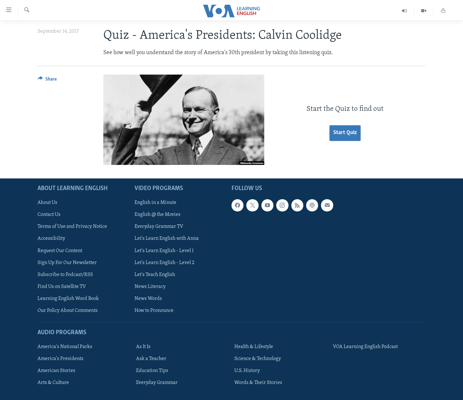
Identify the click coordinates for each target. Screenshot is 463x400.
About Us (47, 202)
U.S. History (247, 370)
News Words (148, 298)
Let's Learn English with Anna (166, 238)
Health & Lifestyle (253, 346)
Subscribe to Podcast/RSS (65, 274)
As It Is (143, 346)
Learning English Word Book (68, 298)
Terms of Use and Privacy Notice (72, 226)
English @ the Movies (157, 214)
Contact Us (48, 214)
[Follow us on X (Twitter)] (252, 205)
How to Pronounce (154, 310)
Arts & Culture (53, 382)
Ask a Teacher (151, 358)
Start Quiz (345, 133)
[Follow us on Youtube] (267, 205)
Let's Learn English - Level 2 (164, 262)
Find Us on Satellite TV (61, 286)
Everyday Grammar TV (158, 226)
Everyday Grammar (157, 382)
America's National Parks (64, 346)
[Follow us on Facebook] (237, 205)
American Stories (56, 370)
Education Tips (152, 370)
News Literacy (150, 286)
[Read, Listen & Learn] (443, 11)
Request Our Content (59, 250)
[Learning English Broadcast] (404, 11)
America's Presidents (60, 358)
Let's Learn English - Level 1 (164, 250)
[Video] (423, 11)
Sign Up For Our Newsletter (67, 262)
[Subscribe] (327, 205)
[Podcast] (312, 205)
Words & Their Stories (258, 382)
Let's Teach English (154, 274)
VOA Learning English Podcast (365, 346)
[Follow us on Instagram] (282, 205)
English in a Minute (155, 202)
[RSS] (297, 205)
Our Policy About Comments (67, 310)
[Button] (47, 81)
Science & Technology (257, 358)
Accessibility (51, 238)
